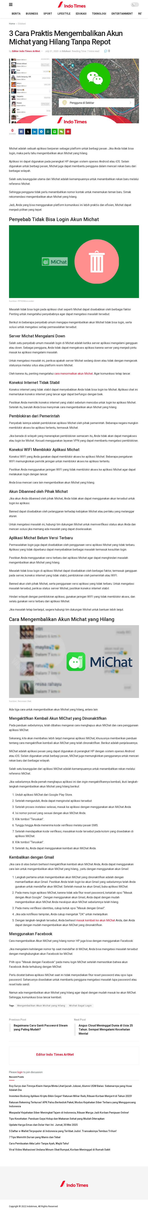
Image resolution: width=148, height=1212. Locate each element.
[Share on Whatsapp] (48, 131)
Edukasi (81, 13)
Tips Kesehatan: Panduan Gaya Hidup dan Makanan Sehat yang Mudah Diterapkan (57, 1118)
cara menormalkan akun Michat (73, 373)
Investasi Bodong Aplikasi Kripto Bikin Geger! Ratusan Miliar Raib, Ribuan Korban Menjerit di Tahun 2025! (70, 1096)
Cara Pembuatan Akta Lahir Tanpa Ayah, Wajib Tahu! (39, 1143)
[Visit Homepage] (72, 4)
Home (12, 23)
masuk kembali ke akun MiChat (95, 920)
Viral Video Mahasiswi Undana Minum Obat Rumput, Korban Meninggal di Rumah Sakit (59, 1149)
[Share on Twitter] (28, 131)
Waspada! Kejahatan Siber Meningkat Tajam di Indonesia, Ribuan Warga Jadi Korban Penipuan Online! (69, 1112)
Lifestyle (64, 13)
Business (32, 13)
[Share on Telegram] (41, 131)
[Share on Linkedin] (35, 131)
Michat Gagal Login (80, 1005)
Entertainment (122, 13)
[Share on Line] (55, 131)
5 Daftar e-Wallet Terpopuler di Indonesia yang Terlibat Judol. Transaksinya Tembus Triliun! (63, 1131)
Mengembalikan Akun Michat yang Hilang (41, 1005)
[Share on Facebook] (21, 131)
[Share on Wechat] (61, 131)
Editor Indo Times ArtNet (26, 51)
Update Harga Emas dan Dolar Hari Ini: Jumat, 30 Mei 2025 (43, 1124)
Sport (47, 13)
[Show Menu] (10, 4)
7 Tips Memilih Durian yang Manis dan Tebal (34, 1137)
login (20, 1072)
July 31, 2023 (51, 51)
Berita (16, 13)
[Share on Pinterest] (68, 131)
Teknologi (99, 13)
